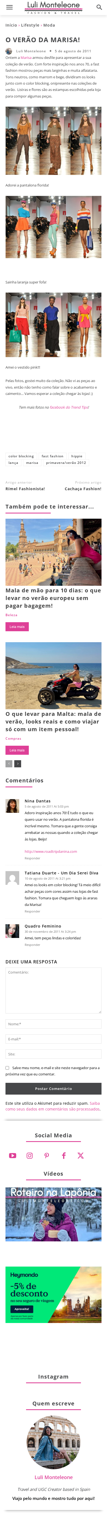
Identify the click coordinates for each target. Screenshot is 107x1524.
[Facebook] (17, 435)
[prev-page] (8, 763)
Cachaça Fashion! (83, 488)
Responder (32, 858)
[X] (35, 435)
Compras (13, 738)
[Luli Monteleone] (10, 51)
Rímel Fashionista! (25, 488)
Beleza (11, 615)
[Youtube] (12, 1156)
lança (13, 462)
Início (11, 25)
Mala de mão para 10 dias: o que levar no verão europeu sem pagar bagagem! (53, 598)
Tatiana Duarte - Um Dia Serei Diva (61, 873)
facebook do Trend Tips (69, 407)
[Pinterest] (53, 435)
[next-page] (17, 763)
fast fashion (53, 456)
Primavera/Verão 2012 (66, 462)
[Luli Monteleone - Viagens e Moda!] (53, 8)
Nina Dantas (38, 801)
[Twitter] (81, 1156)
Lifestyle (30, 25)
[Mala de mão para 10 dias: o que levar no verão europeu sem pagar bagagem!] (53, 552)
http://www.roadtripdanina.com (51, 851)
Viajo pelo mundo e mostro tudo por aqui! (53, 1498)
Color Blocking (21, 456)
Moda (49, 25)
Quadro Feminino (43, 926)
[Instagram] (29, 1156)
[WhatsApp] (71, 435)
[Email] (89, 435)
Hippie (77, 456)
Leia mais (17, 627)
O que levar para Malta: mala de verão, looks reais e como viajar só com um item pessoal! (53, 721)
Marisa (26, 57)
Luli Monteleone (31, 51)
